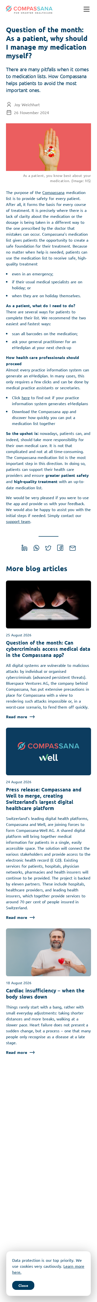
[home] (29, 9)
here (26, 397)
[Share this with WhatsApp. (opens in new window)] (36, 549)
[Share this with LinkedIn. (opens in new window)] (24, 549)
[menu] (86, 9)
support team (18, 521)
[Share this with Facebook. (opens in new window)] (60, 549)
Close (23, 1285)
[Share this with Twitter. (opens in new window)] (48, 549)
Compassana (53, 192)
